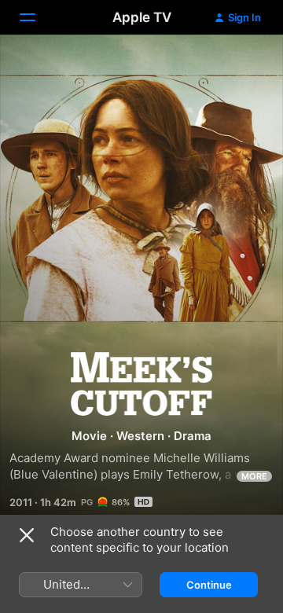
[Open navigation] (37, 17)
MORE (254, 476)
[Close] (27, 535)
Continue (209, 584)
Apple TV (141, 17)
